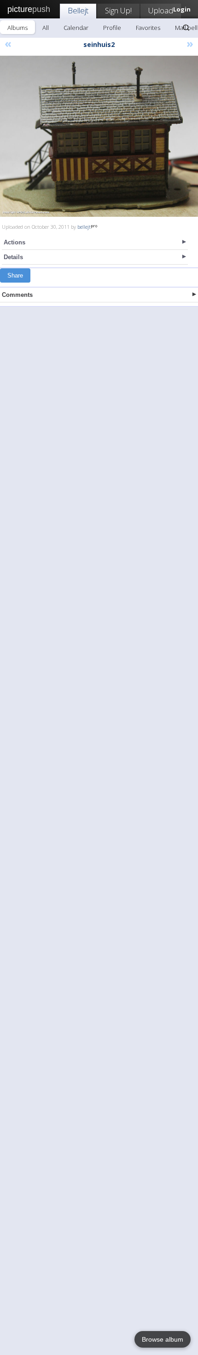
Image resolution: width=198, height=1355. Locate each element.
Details (13, 257)
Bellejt (78, 10)
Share (15, 275)
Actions (14, 242)
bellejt (84, 226)
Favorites (148, 27)
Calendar (76, 27)
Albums (17, 27)
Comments (17, 294)
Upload (160, 10)
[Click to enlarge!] (99, 136)
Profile (112, 27)
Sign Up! (118, 10)
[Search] (186, 27)
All (45, 27)
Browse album (162, 1339)
